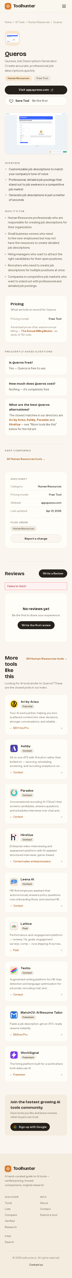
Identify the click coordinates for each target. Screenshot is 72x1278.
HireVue (14, 424)
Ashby (31, 420)
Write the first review (36, 625)
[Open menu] (64, 6)
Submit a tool (48, 1214)
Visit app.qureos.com (34, 90)
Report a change (36, 538)
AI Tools (19, 22)
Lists (7, 1209)
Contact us (36, 1264)
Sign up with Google (33, 1126)
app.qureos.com (51, 502)
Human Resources (39, 22)
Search (9, 1242)
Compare (11, 1214)
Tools (8, 1203)
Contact (45, 1209)
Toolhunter (24, 6)
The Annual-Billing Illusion (37, 331)
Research (11, 1227)
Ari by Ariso (17, 420)
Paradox (43, 420)
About (44, 1203)
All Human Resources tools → (26, 459)
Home (8, 22)
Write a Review (53, 573)
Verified (10, 1220)
